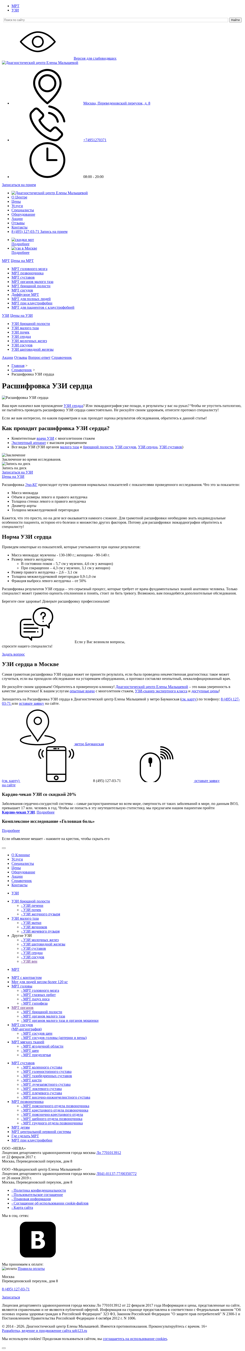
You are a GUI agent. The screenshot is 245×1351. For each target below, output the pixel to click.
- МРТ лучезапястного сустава (46, 1084)
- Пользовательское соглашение (37, 1195)
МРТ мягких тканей (27, 1042)
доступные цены (205, 691)
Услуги (17, 206)
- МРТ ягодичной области (42, 1046)
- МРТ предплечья (36, 1055)
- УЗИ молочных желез (40, 940)
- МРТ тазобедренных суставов (46, 1076)
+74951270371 (94, 140)
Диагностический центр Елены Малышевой (152, 687)
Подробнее (20, 244)
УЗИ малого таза (25, 328)
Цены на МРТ (22, 261)
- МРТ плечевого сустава (41, 1093)
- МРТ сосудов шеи (36, 1033)
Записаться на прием (19, 185)
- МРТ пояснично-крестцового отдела (52, 1114)
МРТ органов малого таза (32, 282)
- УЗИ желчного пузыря (40, 914)
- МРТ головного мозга (40, 990)
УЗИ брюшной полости (30, 324)
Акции (17, 219)
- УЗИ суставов (33, 948)
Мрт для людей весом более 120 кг (39, 982)
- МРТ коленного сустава (41, 1067)
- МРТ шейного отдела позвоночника (51, 1119)
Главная (17, 366)
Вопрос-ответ (39, 357)
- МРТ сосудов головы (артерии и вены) (54, 1038)
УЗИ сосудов (22, 345)
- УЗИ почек (31, 910)
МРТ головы (21, 986)
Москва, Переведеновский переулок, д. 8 (116, 103)
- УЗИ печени (32, 905)
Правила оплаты (31, 1269)
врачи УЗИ (45, 438)
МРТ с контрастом (26, 977)
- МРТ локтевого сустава (41, 1089)
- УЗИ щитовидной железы (43, 944)
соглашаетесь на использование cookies (135, 1339)
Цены (16, 201)
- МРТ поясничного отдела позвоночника (55, 1106)
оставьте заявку (31, 703)
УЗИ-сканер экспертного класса (161, 691)
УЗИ (15, 10)
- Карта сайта (22, 1207)
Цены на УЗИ (21, 315)
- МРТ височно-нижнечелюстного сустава (55, 1097)
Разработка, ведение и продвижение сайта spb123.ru (44, 1331)
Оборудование (23, 214)
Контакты (19, 227)
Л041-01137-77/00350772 (116, 1174)
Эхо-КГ (31, 485)
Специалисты (22, 210)
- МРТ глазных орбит (38, 995)
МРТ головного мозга (29, 269)
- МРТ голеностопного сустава (46, 1071)
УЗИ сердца (21, 336)
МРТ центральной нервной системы (41, 1132)
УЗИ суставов (170, 447)
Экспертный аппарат (28, 443)
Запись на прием (53, 232)
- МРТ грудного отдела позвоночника (52, 1123)
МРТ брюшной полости (30, 286)
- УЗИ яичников (34, 927)
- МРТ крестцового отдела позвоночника (54, 1110)
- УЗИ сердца (32, 953)
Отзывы (18, 223)
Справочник (61, 357)
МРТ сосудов (22, 290)
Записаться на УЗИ (17, 472)
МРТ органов (22, 1008)
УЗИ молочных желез (29, 341)
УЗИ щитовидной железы (32, 349)
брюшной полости (98, 447)
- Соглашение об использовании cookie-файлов (50, 1203)
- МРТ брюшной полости (41, 1012)
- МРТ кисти (31, 1080)
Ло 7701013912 (108, 1153)
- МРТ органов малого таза (43, 1016)
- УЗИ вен (29, 961)
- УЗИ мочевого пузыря (40, 931)
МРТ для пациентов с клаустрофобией (42, 307)
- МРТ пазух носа (35, 999)
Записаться (11, 1297)
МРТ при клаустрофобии (31, 303)
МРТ (15, 6)
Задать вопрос (13, 654)
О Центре (19, 197)
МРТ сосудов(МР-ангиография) (26, 1027)
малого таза (69, 447)
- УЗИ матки (31, 923)
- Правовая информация (31, 1199)
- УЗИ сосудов (32, 957)
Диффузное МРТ (25, 294)
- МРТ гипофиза (34, 1003)
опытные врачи (82, 691)
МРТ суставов (23, 277)
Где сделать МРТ (25, 1136)
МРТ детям (20, 1127)
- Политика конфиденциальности (38, 1190)
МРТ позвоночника (27, 273)
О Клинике (20, 855)
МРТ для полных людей (31, 299)
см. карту (188, 699)
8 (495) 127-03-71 (25, 232)
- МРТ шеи (30, 1050)
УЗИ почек (20, 332)
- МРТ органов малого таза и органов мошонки (60, 1020)
